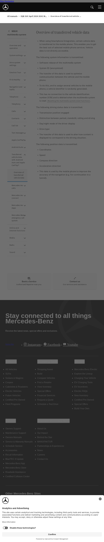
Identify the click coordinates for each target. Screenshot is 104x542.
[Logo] (5, 7)
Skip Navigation (7, 1)
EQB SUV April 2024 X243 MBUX (34, 16)
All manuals (12, 16)
